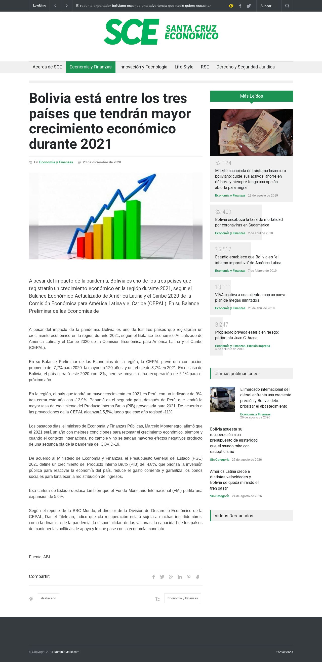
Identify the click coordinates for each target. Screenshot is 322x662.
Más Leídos (251, 96)
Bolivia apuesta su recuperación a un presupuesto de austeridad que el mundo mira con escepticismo (234, 440)
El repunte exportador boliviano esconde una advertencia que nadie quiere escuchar (143, 6)
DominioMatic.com (66, 652)
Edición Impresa (258, 346)
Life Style (184, 66)
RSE (205, 66)
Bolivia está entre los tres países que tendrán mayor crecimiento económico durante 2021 (110, 121)
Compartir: (39, 576)
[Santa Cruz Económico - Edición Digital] (161, 42)
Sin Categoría (219, 459)
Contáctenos (284, 652)
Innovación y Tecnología (143, 66)
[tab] (251, 98)
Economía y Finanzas (91, 66)
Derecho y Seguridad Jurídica (246, 66)
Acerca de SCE (47, 66)
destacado (48, 598)
